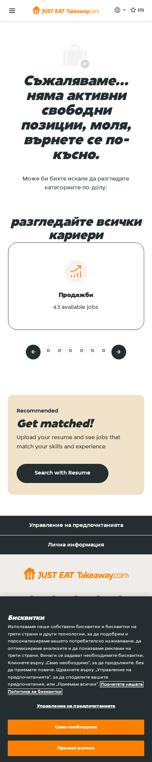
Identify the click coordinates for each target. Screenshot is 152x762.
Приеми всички (76, 748)
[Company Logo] (66, 10)
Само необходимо (76, 727)
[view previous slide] (33, 352)
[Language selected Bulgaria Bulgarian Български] (120, 10)
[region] (76, 679)
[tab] (37, 350)
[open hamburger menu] (12, 11)
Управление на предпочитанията (76, 525)
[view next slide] (118, 352)
